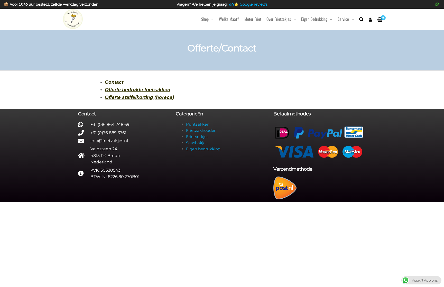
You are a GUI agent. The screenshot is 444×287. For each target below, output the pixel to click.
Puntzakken (197, 124)
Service (343, 19)
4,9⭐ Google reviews (248, 4)
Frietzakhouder (201, 130)
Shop (205, 19)
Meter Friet (252, 19)
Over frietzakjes (278, 19)
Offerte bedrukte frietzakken (137, 89)
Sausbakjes (196, 142)
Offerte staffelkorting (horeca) (139, 97)
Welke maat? (229, 19)
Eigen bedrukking (314, 19)
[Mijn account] (370, 19)
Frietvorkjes (197, 136)
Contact (114, 82)
